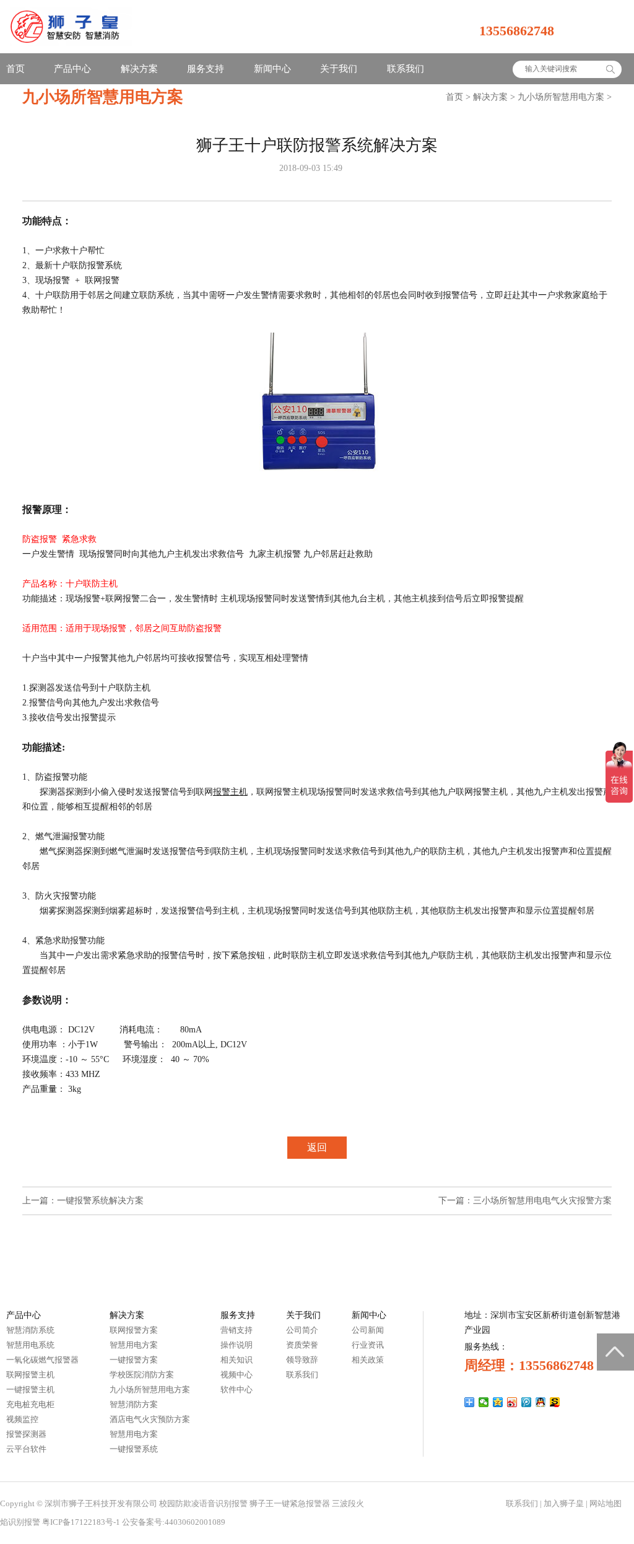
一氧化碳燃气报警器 (42, 1359)
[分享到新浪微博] (512, 1402)
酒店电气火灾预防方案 (150, 1419)
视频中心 (236, 1374)
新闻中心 (272, 69)
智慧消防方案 (134, 1404)
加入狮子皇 (564, 1503)
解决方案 (139, 69)
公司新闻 (368, 1330)
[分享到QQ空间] (498, 1402)
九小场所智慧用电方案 (561, 97)
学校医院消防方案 (142, 1374)
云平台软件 (26, 1449)
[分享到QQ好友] (541, 1402)
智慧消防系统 (30, 1330)
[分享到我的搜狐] (555, 1402)
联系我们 (405, 69)
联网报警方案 (134, 1330)
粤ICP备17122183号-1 (81, 1522)
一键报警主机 (30, 1389)
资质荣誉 (302, 1345)
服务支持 (205, 69)
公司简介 (302, 1330)
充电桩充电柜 (30, 1404)
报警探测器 (26, 1434)
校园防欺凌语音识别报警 (203, 1503)
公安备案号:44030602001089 (173, 1522)
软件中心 (236, 1389)
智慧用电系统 (30, 1345)
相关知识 (236, 1359)
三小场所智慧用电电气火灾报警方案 (542, 1200)
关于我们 (338, 69)
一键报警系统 (134, 1449)
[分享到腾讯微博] (526, 1402)
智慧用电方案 (134, 1345)
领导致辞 (302, 1359)
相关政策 (368, 1359)
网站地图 (605, 1503)
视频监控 (22, 1419)
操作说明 (236, 1345)
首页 (15, 69)
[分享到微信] (484, 1402)
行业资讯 (368, 1345)
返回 (317, 1147)
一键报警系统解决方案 (100, 1200)
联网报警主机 (30, 1374)
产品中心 (72, 69)
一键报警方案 (134, 1359)
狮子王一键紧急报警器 (290, 1503)
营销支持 (236, 1330)
